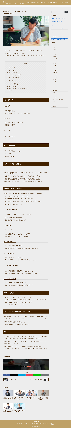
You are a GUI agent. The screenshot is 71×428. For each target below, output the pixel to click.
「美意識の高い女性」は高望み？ (57, 21)
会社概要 (50, 423)
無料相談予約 (21, 423)
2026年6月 (54, 49)
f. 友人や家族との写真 (15, 84)
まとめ (10, 90)
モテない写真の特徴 (13, 72)
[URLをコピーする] (45, 375)
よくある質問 (46, 423)
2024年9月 (54, 79)
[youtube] (36, 421)
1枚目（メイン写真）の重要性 (15, 74)
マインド (54, 94)
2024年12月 (55, 72)
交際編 (54, 101)
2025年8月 (54, 63)
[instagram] (34, 421)
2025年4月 (54, 65)
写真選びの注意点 (12, 86)
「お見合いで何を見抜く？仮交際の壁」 (58, 18)
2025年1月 (54, 70)
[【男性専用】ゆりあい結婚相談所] (6, 2)
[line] (35, 421)
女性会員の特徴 (27, 423)
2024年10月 (55, 77)
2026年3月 (54, 56)
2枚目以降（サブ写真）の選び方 (15, 75)
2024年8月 (54, 81)
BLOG (37, 423)
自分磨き (54, 106)
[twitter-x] (32, 421)
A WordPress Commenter (61, 39)
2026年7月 (54, 47)
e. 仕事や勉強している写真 (15, 83)
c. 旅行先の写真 (13, 80)
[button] (6, 375)
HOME (17, 423)
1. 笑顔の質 (13, 67)
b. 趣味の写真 (13, 78)
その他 (54, 92)
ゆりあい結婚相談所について (58, 99)
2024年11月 (55, 74)
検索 (66, 11)
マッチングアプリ (6, 13)
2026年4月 (54, 54)
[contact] (38, 421)
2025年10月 (55, 61)
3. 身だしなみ (13, 70)
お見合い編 (55, 90)
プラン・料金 (33, 423)
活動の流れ (41, 423)
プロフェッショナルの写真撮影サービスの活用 (18, 88)
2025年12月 (55, 58)
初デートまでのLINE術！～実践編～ (57, 28)
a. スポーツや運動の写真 (15, 77)
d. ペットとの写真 (14, 81)
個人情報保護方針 (52, 424)
